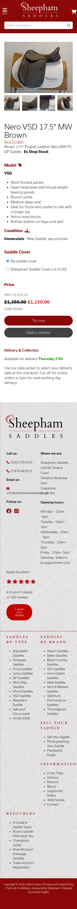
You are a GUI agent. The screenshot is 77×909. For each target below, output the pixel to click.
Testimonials (56, 800)
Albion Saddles (57, 651)
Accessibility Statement (46, 888)
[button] (65, 76)
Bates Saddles (57, 655)
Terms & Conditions (18, 888)
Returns (52, 782)
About (51, 786)
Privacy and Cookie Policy (58, 884)
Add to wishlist (38, 333)
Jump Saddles (23, 673)
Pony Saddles (22, 669)
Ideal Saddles (56, 682)
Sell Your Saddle (58, 737)
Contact (53, 804)
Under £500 (21, 718)
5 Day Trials (55, 773)
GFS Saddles (56, 669)
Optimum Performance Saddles (56, 700)
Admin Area (34, 884)
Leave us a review (19, 612)
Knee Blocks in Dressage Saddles (23, 854)
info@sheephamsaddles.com (28, 493)
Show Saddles (23, 691)
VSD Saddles (22, 696)
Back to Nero (14, 142)
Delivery (52, 777)
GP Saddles (21, 678)
